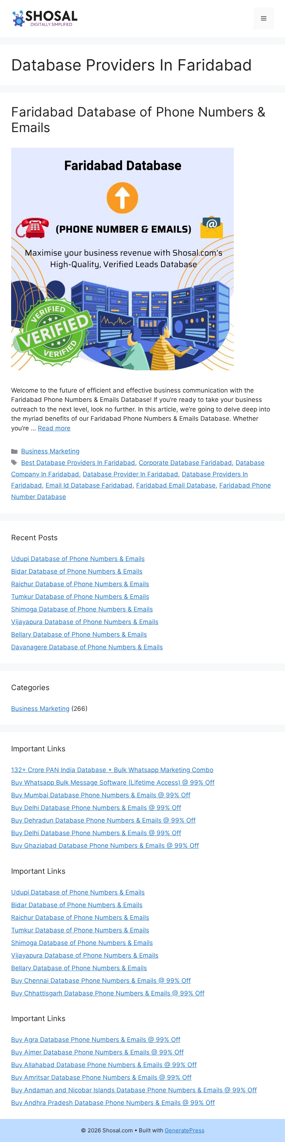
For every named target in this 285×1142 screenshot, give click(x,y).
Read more (54, 428)
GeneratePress (184, 1130)
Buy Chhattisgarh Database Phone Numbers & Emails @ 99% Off (107, 993)
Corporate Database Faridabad (185, 462)
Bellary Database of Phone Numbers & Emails (79, 634)
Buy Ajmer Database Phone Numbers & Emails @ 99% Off (97, 1052)
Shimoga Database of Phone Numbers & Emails (82, 609)
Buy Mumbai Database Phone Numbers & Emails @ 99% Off (100, 795)
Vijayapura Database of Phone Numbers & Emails (84, 622)
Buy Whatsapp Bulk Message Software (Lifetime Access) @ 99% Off (112, 782)
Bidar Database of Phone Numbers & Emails (76, 571)
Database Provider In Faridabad (130, 474)
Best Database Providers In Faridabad (78, 462)
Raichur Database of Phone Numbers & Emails (80, 584)
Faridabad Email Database (176, 485)
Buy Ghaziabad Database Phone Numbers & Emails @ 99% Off (105, 845)
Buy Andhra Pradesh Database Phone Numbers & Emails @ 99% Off (113, 1102)
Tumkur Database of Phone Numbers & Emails (80, 596)
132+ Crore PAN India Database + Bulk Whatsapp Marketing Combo (112, 770)
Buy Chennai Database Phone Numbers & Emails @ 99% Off (101, 980)
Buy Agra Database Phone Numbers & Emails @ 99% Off (95, 1039)
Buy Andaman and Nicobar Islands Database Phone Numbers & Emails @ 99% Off (134, 1090)
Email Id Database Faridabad (89, 485)
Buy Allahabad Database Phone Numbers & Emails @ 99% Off (104, 1065)
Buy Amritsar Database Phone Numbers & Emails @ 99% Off (101, 1077)
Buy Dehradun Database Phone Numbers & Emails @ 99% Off (103, 820)
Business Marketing (50, 451)
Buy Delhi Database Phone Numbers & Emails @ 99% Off (96, 807)
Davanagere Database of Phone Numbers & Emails (87, 647)
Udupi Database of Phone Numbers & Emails (78, 558)
